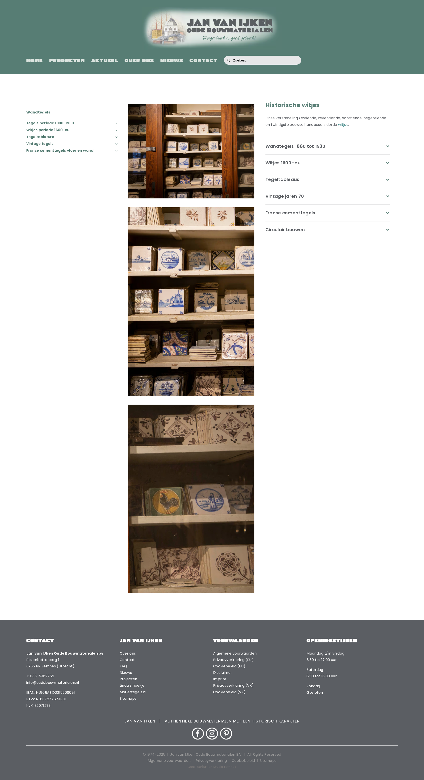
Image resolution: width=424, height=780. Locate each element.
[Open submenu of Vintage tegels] (115, 143)
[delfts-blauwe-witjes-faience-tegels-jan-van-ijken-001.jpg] (191, 105)
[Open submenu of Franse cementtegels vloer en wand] (115, 150)
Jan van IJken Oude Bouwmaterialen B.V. (206, 754)
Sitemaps (268, 760)
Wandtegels (38, 112)
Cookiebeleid (243, 760)
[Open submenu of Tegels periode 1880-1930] (115, 123)
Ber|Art (202, 767)
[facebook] (198, 734)
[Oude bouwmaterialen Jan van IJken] (212, 8)
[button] (327, 146)
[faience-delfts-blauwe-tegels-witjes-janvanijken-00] (191, 406)
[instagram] (212, 734)
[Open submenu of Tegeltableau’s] (115, 137)
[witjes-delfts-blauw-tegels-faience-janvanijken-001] (191, 208)
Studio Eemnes (224, 767)
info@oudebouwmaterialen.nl (52, 682)
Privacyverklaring (211, 760)
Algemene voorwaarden (169, 760)
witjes (343, 124)
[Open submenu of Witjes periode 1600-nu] (115, 130)
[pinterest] (226, 734)
